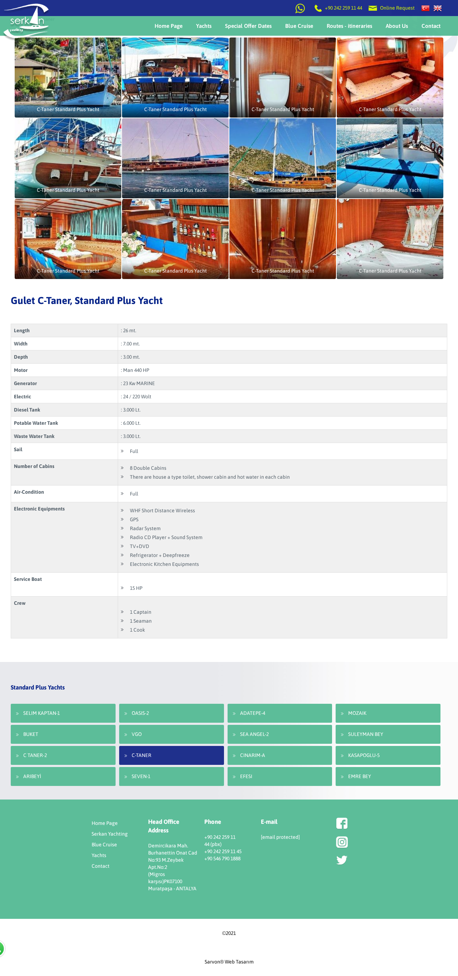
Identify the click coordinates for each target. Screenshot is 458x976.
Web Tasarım (239, 962)
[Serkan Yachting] (438, 8)
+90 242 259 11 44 (343, 8)
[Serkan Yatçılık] (425, 8)
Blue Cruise (104, 844)
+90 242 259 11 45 (223, 851)
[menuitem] (168, 26)
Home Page (105, 823)
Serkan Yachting (110, 834)
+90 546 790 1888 (222, 858)
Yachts (99, 855)
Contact (100, 866)
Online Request (397, 8)
